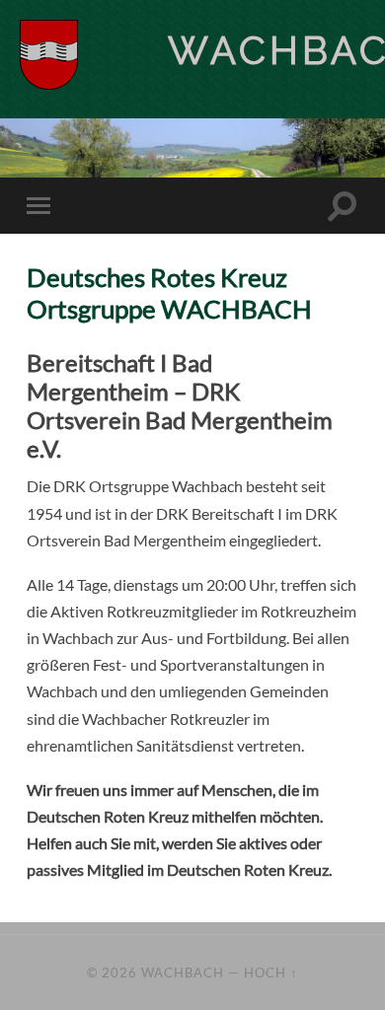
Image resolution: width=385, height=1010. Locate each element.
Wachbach (182, 972)
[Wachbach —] (94, 55)
